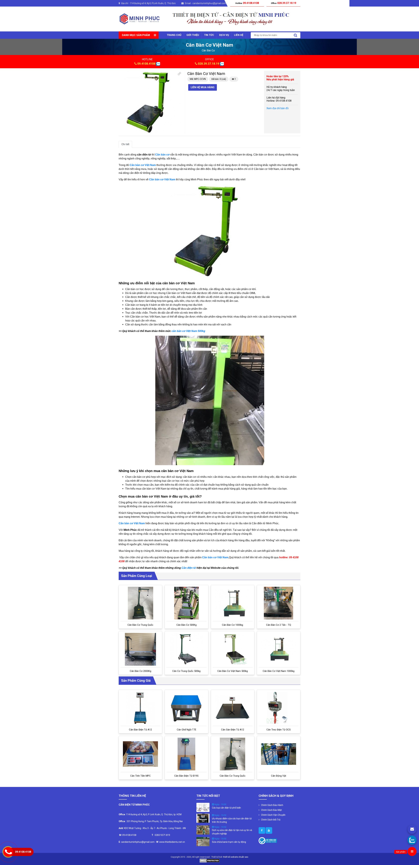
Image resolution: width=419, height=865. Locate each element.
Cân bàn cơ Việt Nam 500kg (232, 671)
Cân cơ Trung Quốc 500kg (186, 671)
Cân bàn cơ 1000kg (232, 624)
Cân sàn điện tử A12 (232, 729)
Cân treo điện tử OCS (278, 729)
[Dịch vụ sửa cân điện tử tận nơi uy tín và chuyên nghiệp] (203, 829)
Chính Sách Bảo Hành (272, 805)
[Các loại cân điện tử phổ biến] (203, 807)
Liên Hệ (238, 35)
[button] (179, 73)
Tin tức (209, 35)
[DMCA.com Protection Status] (209, 860)
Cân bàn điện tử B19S (186, 775)
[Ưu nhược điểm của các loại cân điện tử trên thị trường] (203, 818)
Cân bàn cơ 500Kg (186, 624)
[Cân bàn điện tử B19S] (186, 754)
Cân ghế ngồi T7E (186, 729)
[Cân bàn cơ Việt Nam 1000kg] (278, 649)
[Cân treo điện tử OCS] (278, 708)
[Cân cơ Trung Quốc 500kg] (186, 649)
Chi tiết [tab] (125, 144)
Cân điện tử (189, 567)
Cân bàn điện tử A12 (140, 729)
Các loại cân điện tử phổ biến (226, 807)
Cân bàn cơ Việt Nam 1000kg (278, 671)
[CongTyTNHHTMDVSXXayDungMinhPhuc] (262, 830)
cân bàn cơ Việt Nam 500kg (188, 331)
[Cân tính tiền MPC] (140, 754)
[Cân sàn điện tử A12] (232, 708)
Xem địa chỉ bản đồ (277, 108)
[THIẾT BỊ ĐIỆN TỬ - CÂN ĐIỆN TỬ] (139, 18)
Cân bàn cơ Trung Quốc (140, 624)
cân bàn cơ (208, 50)
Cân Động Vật (278, 775)
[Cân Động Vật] (278, 754)
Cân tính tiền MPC (140, 775)
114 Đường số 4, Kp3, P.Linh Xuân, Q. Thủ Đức (153, 3)
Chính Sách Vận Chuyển (273, 815)
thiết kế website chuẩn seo (235, 857)
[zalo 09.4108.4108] (158, 63)
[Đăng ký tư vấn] (412, 829)
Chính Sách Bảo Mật (271, 810)
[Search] (295, 35)
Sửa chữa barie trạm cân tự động (229, 842)
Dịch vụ (224, 35)
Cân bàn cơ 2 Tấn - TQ (278, 624)
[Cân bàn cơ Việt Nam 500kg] (232, 649)
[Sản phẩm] (412, 851)
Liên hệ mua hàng (202, 87)
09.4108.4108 (146, 63)
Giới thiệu (192, 35)
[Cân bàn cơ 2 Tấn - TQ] (278, 603)
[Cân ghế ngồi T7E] (186, 708)
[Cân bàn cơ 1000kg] (232, 603)
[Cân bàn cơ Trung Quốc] (140, 603)
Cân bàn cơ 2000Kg (140, 671)
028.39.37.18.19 (208, 63)
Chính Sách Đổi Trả (270, 819)
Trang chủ (174, 35)
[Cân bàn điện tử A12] (140, 708)
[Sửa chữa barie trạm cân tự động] (203, 841)
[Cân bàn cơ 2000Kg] (140, 649)
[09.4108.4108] (412, 840)
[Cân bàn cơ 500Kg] (186, 603)
